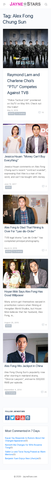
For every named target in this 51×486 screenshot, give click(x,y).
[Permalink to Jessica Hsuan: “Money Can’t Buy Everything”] (25, 138)
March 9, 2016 (10, 248)
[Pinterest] (17, 417)
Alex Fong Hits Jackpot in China (23, 366)
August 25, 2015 (11, 323)
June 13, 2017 (10, 184)
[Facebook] (7, 417)
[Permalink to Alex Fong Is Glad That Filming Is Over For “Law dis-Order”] (25, 209)
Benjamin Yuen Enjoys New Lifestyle (21, 458)
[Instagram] (28, 417)
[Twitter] (12, 417)
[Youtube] (22, 417)
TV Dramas (20, 113)
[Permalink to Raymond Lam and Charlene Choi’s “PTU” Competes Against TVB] (25, 48)
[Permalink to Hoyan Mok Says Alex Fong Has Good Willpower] (25, 273)
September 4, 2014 (13, 390)
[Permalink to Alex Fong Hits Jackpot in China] (25, 348)
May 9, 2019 (12, 110)
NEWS (11, 113)
